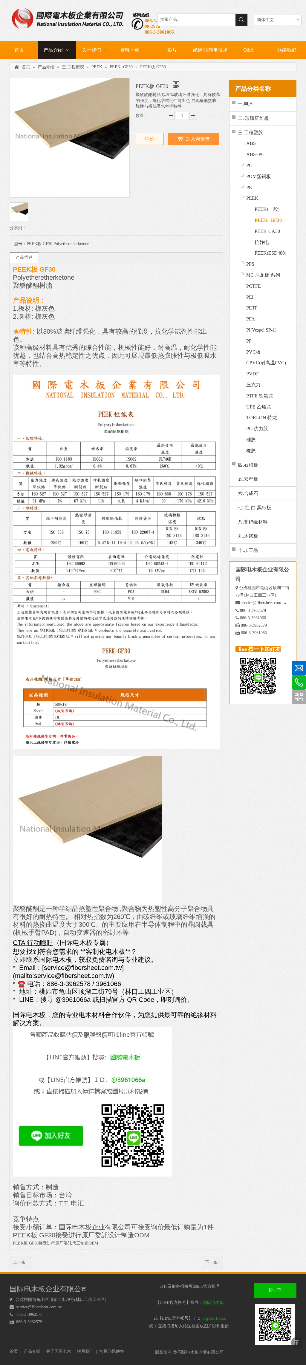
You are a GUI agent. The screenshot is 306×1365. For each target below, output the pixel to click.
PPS (250, 264)
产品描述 (24, 257)
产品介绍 (32, 1351)
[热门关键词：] (241, 20)
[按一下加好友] (92, 1030)
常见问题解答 (111, 1351)
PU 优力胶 (257, 428)
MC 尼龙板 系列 (263, 275)
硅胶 (251, 439)
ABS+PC (255, 154)
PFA (250, 318)
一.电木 (245, 103)
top (296, 1342)
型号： (20, 244)
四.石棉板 (248, 465)
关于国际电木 (58, 1351)
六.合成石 (248, 493)
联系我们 (85, 1351)
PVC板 (253, 352)
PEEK (252, 198)
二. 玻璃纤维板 (253, 118)
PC (249, 165)
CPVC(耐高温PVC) (266, 362)
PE (249, 187)
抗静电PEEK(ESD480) (270, 248)
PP (249, 340)
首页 (14, 1351)
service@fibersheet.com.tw (264, 603)
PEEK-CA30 (267, 231)
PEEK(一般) (267, 209)
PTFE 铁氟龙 (259, 395)
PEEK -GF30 (268, 220)
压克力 (253, 384)
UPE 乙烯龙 (258, 406)
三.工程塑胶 (250, 132)
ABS (251, 143)
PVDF (252, 373)
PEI (249, 297)
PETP (252, 307)
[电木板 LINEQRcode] (275, 1324)
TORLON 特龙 (261, 417)
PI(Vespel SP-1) (261, 329)
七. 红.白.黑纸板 (254, 507)
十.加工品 (248, 550)
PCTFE (253, 286)
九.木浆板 (248, 535)
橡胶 (251, 450)
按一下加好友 (275, 1293)
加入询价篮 (198, 138)
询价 (149, 138)
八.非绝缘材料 (253, 521)
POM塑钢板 (258, 176)
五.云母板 (248, 479)
